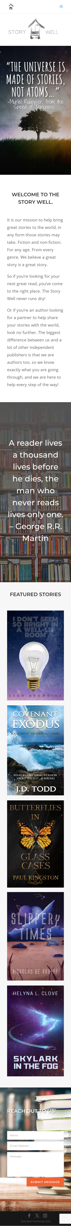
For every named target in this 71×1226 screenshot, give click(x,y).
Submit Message (45, 1182)
